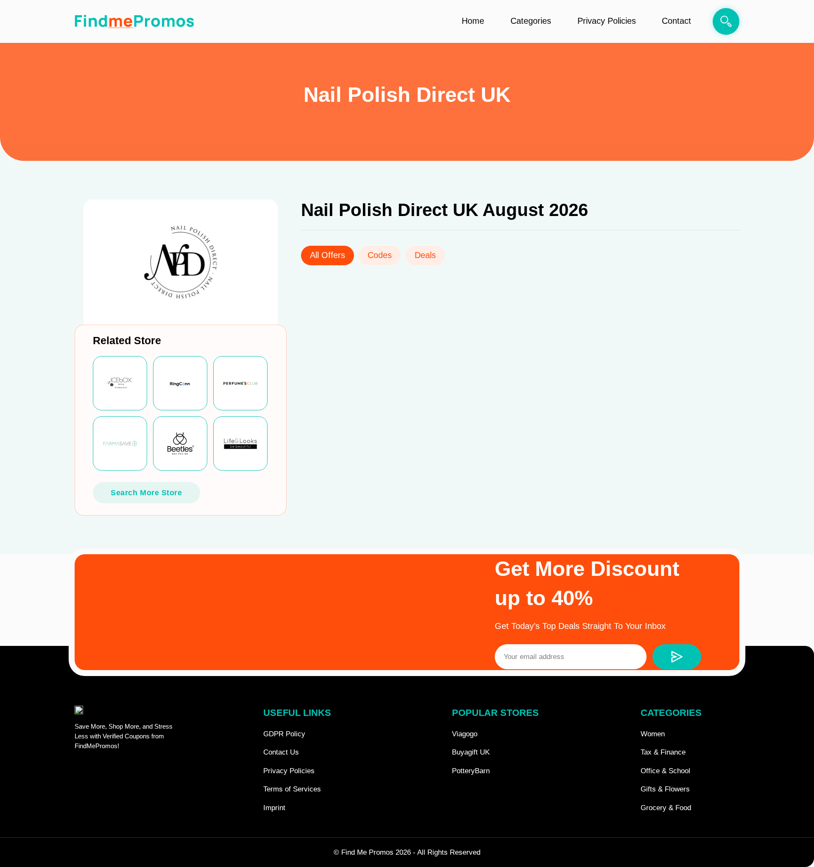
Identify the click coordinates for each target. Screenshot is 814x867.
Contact (676, 20)
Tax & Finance (663, 752)
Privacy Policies (606, 20)
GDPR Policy (284, 734)
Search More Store (146, 492)
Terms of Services (292, 789)
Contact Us (281, 752)
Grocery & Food (666, 808)
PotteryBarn (471, 771)
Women (653, 734)
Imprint (274, 808)
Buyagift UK (471, 752)
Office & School (665, 771)
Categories (530, 20)
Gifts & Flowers (665, 789)
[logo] (134, 21)
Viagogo (464, 734)
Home (473, 20)
